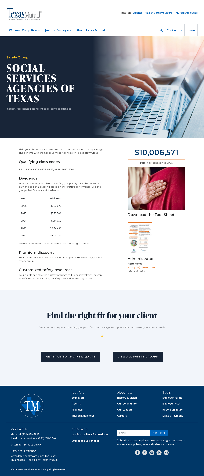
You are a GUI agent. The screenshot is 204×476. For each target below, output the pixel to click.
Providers (78, 409)
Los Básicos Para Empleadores (90, 434)
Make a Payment (172, 415)
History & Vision (127, 397)
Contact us (174, 30)
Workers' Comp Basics (24, 30)
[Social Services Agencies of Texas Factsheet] (140, 238)
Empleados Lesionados (85, 440)
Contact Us (19, 429)
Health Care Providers (158, 12)
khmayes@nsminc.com (141, 267)
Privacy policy (32, 444)
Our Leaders (124, 409)
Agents (137, 12)
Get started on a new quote (70, 356)
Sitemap (16, 444)
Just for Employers (58, 30)
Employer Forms (172, 397)
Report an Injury (172, 409)
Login (191, 30)
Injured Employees (186, 12)
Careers (122, 415)
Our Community (127, 403)
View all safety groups (138, 356)
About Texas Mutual (90, 30)
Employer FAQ (171, 403)
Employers (78, 397)
